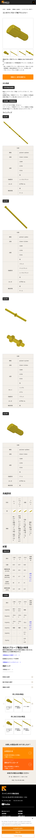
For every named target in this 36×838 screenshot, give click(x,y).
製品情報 (8, 9)
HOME (4, 9)
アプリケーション (6, 816)
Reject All (18, 832)
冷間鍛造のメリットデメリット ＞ (12, 662)
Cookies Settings (18, 836)
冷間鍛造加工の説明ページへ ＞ (11, 655)
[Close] (32, 818)
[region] (18, 827)
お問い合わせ (21, 816)
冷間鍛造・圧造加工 (16, 9)
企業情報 (20, 811)
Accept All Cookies (18, 828)
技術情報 (4, 813)
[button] (32, 704)
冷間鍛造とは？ (7, 669)
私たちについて (6, 811)
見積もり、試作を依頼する (18, 77)
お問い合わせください (30, 577)
